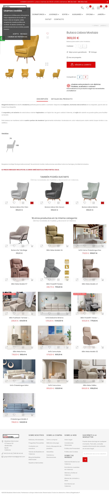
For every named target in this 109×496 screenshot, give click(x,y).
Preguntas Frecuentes (36, 443)
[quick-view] (6, 203)
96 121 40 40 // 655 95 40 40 (13, 453)
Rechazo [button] (23, 34)
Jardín (102, 14)
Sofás (66, 14)
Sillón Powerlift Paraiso (54, 284)
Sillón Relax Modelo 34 (54, 250)
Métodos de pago (53, 443)
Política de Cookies (71, 452)
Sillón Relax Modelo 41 (90, 284)
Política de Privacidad (72, 448)
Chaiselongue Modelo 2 (19, 419)
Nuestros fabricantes (36, 463)
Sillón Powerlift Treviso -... (89, 318)
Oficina (90, 14)
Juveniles (54, 14)
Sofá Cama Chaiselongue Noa (90, 250)
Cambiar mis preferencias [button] (17, 37)
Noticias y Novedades (36, 440)
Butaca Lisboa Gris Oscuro (54, 207)
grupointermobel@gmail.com (14, 457)
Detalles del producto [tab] (61, 99)
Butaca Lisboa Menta (90, 207)
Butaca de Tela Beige (19, 250)
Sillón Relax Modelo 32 (90, 351)
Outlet (48, 19)
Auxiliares (77, 14)
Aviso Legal (68, 440)
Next (32, 78)
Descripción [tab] (42, 99)
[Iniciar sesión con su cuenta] (93, 8)
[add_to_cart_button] (31, 203)
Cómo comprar (52, 440)
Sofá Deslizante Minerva (54, 318)
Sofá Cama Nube (54, 351)
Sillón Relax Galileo (89, 385)
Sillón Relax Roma (19, 351)
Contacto (59, 19)
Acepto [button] (16, 34)
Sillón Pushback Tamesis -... (19, 318)
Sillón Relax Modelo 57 (19, 284)
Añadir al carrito (82, 65)
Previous (32, 68)
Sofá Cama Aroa (54, 385)
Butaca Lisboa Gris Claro (19, 207)
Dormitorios (39, 14)
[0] (87, 8)
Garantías (50, 452)
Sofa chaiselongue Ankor (19, 385)
